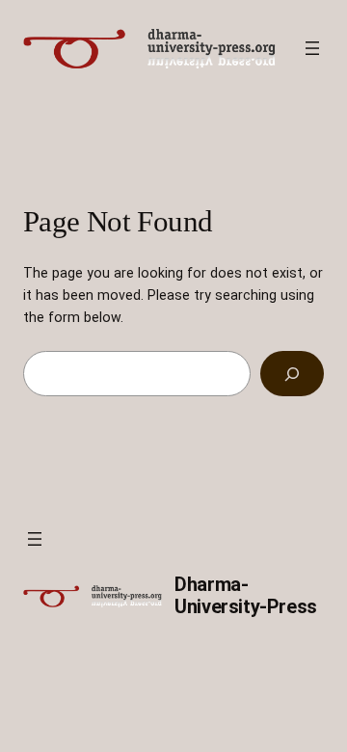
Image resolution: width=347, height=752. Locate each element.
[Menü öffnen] (312, 48)
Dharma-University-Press (245, 595)
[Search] (292, 373)
